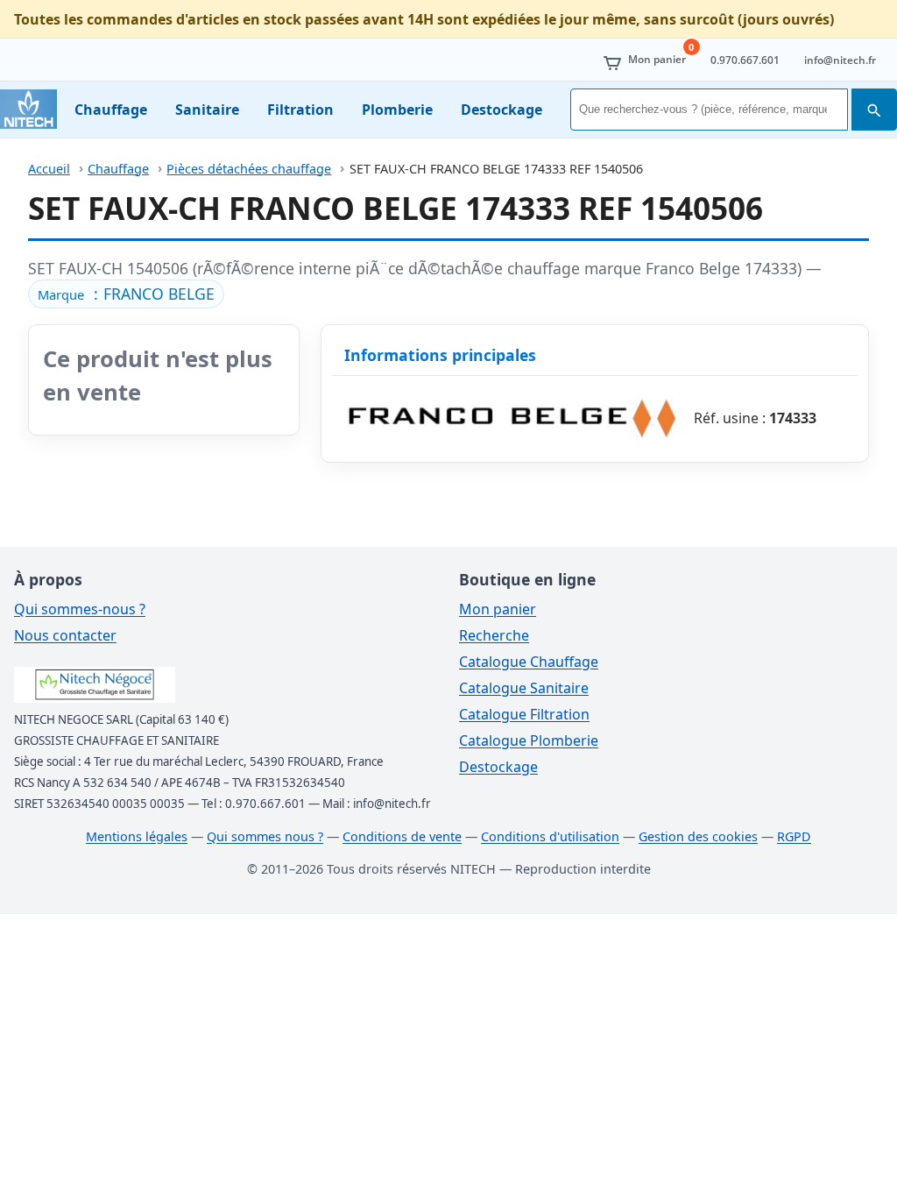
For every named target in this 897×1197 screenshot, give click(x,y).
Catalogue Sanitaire (524, 688)
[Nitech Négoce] (28, 109)
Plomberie (397, 109)
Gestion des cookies (698, 836)
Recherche (494, 635)
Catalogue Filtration (524, 714)
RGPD (794, 836)
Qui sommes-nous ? (79, 609)
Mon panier (497, 609)
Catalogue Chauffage (528, 661)
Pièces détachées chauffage (248, 168)
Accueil (49, 168)
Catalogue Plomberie (528, 740)
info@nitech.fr (840, 60)
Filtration (300, 109)
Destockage (501, 109)
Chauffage (110, 109)
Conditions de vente (402, 836)
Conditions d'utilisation (550, 836)
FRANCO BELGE (159, 293)
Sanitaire (207, 109)
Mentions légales (136, 836)
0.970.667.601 (745, 60)
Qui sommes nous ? (265, 836)
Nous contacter (65, 635)
